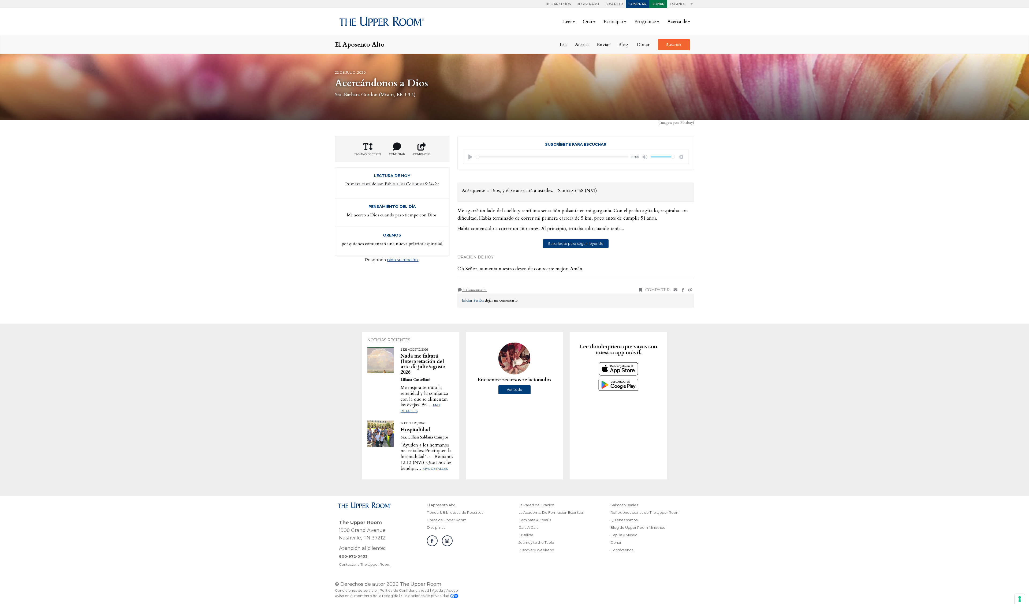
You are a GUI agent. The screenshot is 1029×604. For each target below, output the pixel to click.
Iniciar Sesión (558, 4)
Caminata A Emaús (535, 520)
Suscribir (614, 4)
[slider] (552, 156)
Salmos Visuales (624, 505)
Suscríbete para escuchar (575, 144)
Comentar (397, 154)
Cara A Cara (529, 527)
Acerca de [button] (677, 21)
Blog (623, 44)
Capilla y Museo (623, 535)
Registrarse (588, 4)
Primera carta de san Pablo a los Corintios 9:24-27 (392, 184)
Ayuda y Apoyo (445, 590)
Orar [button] (588, 21)
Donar (658, 4)
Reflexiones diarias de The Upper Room (645, 512)
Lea (563, 44)
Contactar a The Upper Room (364, 564)
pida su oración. (403, 259)
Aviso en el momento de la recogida (366, 596)
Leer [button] (567, 21)
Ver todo (514, 389)
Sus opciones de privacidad (425, 596)
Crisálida (526, 535)
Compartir (421, 154)
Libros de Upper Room (447, 520)
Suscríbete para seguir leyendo (575, 243)
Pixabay (686, 122)
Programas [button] (645, 21)
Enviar (603, 44)
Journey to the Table (536, 542)
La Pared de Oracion (536, 505)
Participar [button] (613, 21)
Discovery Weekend (536, 550)
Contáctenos (621, 550)
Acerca (582, 44)
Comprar (637, 4)
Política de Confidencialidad (404, 590)
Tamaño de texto (368, 154)
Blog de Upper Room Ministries (637, 527)
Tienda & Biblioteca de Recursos (455, 512)
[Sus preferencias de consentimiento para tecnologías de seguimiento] (1020, 599)
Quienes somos (623, 520)
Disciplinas (436, 527)
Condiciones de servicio (356, 590)
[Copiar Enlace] (690, 289)
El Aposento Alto (441, 505)
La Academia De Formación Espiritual (551, 512)
